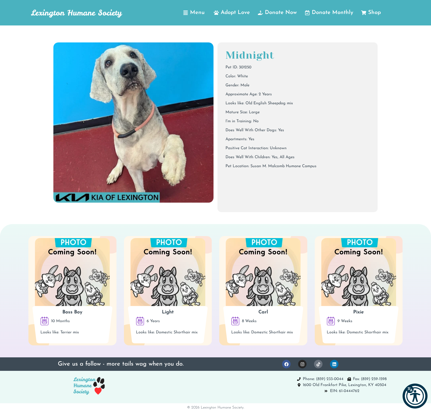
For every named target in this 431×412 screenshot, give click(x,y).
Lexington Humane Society (76, 12)
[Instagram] (302, 364)
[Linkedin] (334, 364)
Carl (263, 312)
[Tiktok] (318, 364)
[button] (415, 396)
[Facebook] (286, 364)
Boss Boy (72, 312)
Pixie (358, 312)
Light (168, 312)
